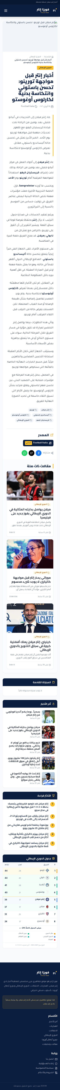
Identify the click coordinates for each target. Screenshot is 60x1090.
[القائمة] (6, 10)
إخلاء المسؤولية (46, 1064)
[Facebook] (38, 453)
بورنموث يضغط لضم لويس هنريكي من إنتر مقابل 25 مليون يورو (27, 826)
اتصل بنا (50, 1059)
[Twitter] (31, 453)
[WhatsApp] (24, 453)
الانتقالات (53, 1031)
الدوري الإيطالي (35, 57)
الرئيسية (47, 57)
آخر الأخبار (53, 1022)
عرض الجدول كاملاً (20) (31, 928)
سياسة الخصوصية (45, 1068)
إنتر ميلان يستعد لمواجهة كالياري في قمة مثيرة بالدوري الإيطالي (28, 844)
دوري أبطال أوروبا (49, 1040)
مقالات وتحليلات (49, 1044)
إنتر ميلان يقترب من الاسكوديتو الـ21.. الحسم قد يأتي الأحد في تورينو (28, 817)
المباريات (53, 1026)
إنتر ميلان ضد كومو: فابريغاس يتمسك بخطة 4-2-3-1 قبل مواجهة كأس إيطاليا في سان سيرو (27, 807)
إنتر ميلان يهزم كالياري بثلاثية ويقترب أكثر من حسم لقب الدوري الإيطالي (28, 835)
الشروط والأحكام (46, 1073)
